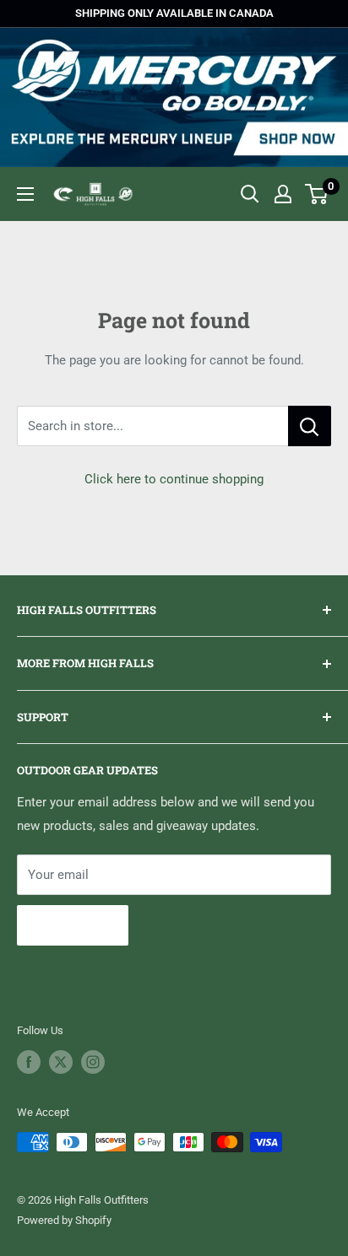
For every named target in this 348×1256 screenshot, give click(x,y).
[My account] (283, 194)
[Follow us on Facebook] (29, 1062)
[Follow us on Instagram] (93, 1062)
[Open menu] (25, 194)
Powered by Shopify (64, 1220)
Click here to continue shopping (174, 479)
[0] (317, 194)
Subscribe (72, 925)
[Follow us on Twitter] (61, 1062)
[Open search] (250, 194)
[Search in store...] (309, 426)
